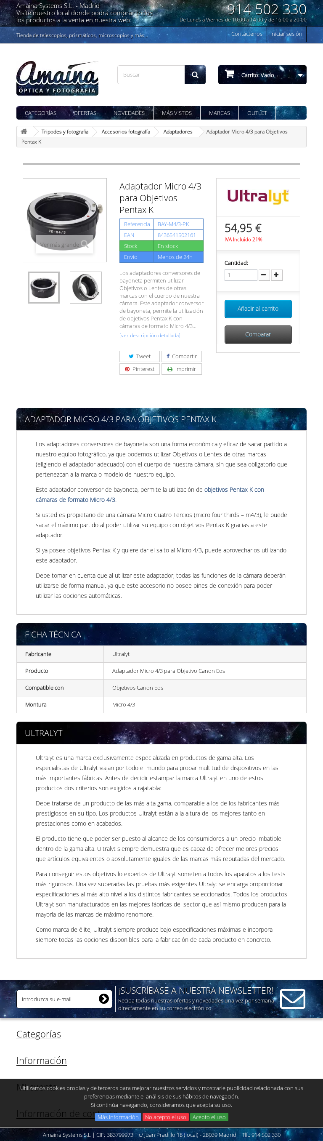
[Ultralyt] (258, 196)
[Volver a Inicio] (25, 131)
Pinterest (142, 369)
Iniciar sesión (286, 33)
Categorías (40, 113)
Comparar (258, 334)
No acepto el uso (165, 1117)
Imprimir (185, 369)
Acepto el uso (209, 1117)
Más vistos (177, 113)
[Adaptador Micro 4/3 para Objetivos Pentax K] (43, 287)
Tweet (143, 356)
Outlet (257, 113)
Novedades (129, 113)
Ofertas (85, 113)
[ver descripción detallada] (149, 335)
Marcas (219, 113)
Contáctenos (246, 33)
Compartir (184, 356)
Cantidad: (236, 263)
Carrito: (257, 75)
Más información (118, 1117)
